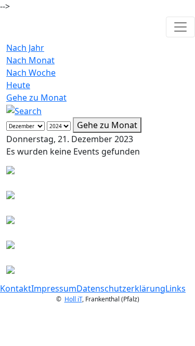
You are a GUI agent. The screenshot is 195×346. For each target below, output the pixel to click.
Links (175, 288)
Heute (18, 85)
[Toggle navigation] (180, 27)
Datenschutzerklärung (120, 288)
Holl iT (73, 299)
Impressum (53, 288)
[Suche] (24, 110)
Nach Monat (30, 60)
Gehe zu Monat (36, 97)
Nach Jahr (25, 47)
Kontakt (15, 288)
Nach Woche (31, 72)
